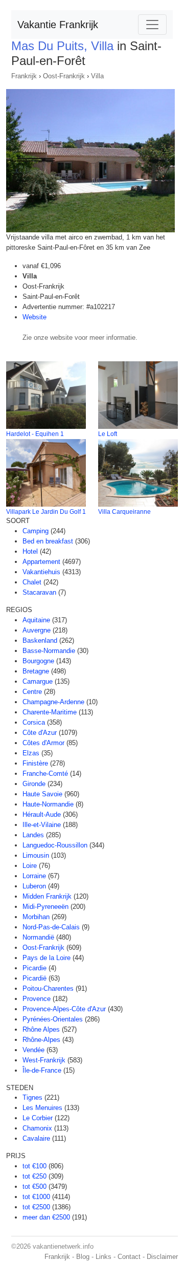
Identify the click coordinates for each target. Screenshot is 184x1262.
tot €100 (34, 1166)
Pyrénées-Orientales (52, 1019)
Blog (82, 1256)
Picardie (34, 968)
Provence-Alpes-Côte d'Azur (64, 1009)
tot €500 (34, 1186)
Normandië (38, 937)
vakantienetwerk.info (63, 1246)
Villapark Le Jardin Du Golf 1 (46, 511)
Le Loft (107, 434)
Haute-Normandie (48, 804)
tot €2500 (36, 1207)
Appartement (41, 561)
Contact (129, 1256)
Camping (35, 531)
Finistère (35, 763)
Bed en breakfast (47, 541)
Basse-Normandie (48, 651)
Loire (29, 865)
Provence (36, 999)
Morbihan (36, 917)
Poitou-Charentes (48, 988)
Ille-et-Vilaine (41, 825)
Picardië (34, 978)
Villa (97, 76)
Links (103, 1256)
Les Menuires (42, 1108)
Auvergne (36, 630)
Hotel (30, 551)
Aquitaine (36, 620)
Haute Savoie (42, 794)
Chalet (31, 582)
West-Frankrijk (43, 1060)
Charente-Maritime (49, 712)
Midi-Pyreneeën (45, 906)
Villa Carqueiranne (124, 511)
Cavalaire (36, 1138)
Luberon (34, 886)
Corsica (33, 722)
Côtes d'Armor (43, 743)
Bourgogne (38, 661)
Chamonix (37, 1128)
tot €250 (34, 1176)
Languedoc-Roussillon (54, 845)
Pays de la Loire (46, 958)
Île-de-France (41, 1070)
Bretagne (35, 671)
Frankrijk (24, 76)
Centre (32, 691)
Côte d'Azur (39, 732)
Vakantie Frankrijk (57, 24)
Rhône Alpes (41, 1029)
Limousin (35, 855)
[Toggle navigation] (152, 24)
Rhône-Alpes (41, 1039)
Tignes (32, 1097)
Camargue (37, 681)
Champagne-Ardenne (53, 702)
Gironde (33, 784)
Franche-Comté (45, 773)
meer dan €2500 (46, 1217)
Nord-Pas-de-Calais (51, 927)
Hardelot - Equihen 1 (35, 434)
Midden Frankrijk (47, 896)
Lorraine (34, 876)
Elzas (30, 753)
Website (34, 317)
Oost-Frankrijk (64, 76)
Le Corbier (37, 1118)
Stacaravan (39, 592)
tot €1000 (36, 1197)
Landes (33, 835)
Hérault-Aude (41, 814)
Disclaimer (162, 1256)
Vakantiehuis (41, 572)
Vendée (33, 1050)
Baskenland (39, 640)
